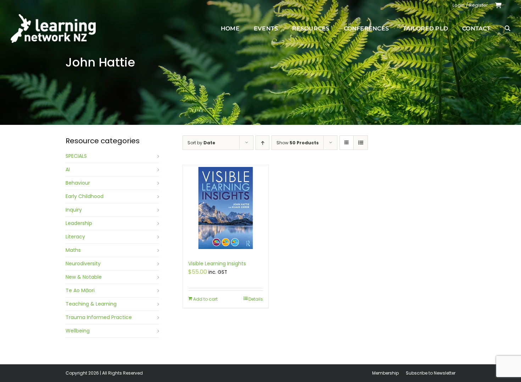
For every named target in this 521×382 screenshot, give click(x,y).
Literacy (75, 236)
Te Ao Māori (80, 290)
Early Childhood (84, 196)
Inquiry (74, 209)
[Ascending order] (262, 142)
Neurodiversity (83, 263)
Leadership (79, 223)
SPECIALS (76, 156)
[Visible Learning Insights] (225, 209)
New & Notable (84, 276)
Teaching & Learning (91, 303)
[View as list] (361, 143)
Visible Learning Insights (217, 263)
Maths (73, 250)
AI (68, 169)
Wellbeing (78, 330)
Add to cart (205, 299)
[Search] (507, 28)
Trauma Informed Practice (99, 317)
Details (255, 299)
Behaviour (78, 182)
